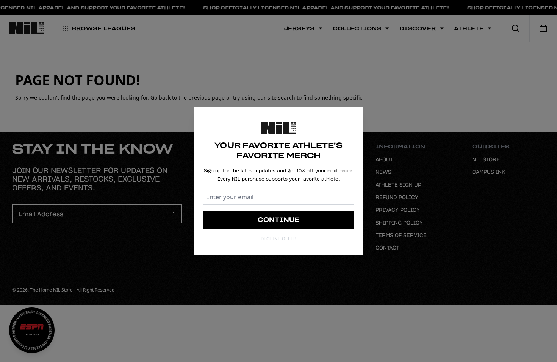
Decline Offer (278, 239)
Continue (279, 219)
